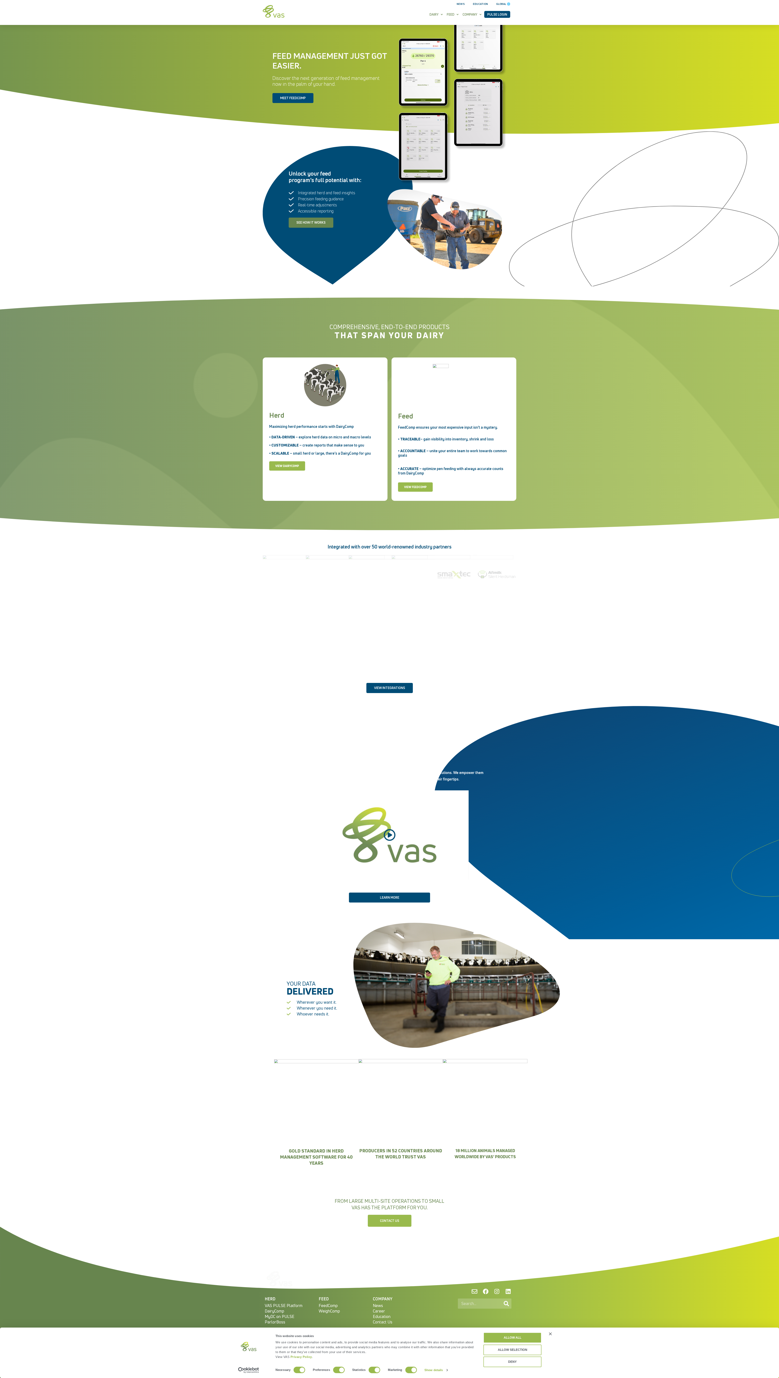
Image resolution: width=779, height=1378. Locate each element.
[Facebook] (486, 1291)
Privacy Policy (301, 1357)
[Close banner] (550, 1333)
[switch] (339, 1370)
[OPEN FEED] (457, 14)
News (461, 4)
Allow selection (512, 1349)
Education (480, 4)
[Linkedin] (508, 1291)
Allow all (512, 1337)
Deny (512, 1361)
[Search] (506, 1304)
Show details (433, 1370)
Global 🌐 (503, 4)
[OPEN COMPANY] (480, 14)
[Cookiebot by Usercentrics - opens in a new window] (248, 1370)
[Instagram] (497, 1291)
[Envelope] (474, 1291)
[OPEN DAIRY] (441, 14)
